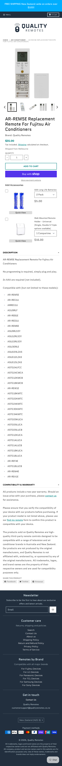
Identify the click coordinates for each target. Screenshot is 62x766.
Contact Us (31, 699)
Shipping (22, 144)
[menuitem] (12, 107)
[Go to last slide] (5, 107)
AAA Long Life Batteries (45, 189)
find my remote (15, 520)
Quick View (20, 212)
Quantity (9, 153)
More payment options (31, 180)
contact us (51, 495)
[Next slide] (57, 107)
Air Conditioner (18, 40)
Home (5, 40)
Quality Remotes (35, 740)
